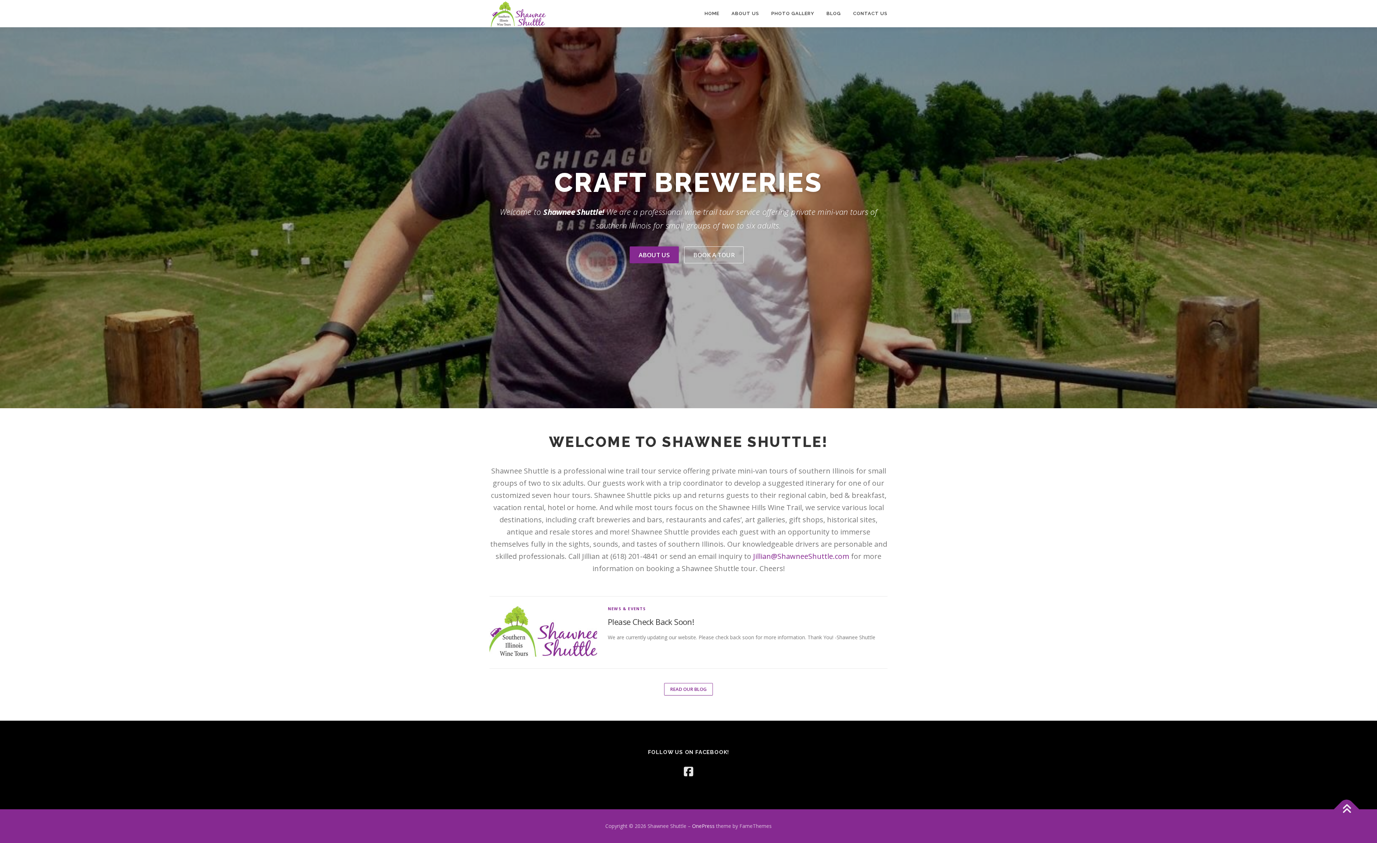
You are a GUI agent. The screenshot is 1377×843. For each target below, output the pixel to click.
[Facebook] (688, 771)
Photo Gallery (792, 13)
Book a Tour (714, 255)
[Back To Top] (1346, 809)
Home (712, 13)
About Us (745, 13)
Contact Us (870, 13)
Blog (834, 13)
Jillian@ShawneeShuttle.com (801, 556)
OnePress (703, 826)
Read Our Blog (688, 689)
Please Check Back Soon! (651, 621)
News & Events (627, 608)
